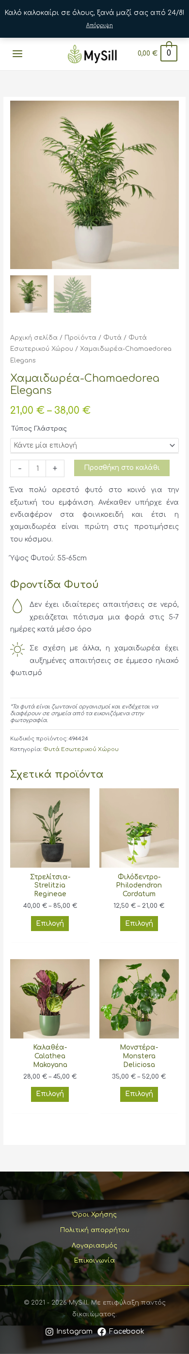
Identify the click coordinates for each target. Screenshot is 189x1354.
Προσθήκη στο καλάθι (122, 467)
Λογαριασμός (94, 1245)
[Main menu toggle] (17, 54)
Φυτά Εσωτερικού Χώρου (81, 749)
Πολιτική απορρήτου (94, 1230)
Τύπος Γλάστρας (39, 428)
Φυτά (112, 337)
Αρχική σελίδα (34, 337)
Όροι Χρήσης (94, 1214)
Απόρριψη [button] (99, 25)
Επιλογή (50, 923)
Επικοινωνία (94, 1260)
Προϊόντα (80, 337)
